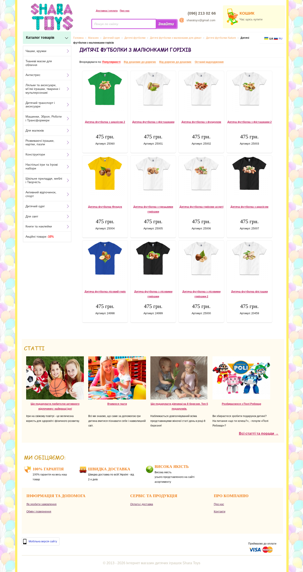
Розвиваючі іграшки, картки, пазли (40, 142)
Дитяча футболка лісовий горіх (105, 291)
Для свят (32, 216)
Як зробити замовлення (41, 504)
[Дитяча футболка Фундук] (105, 177)
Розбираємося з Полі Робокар (241, 403)
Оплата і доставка (141, 504)
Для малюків (35, 130)
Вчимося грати (117, 403)
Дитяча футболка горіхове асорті (201, 206)
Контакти (219, 511)
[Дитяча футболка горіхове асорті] (201, 177)
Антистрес (33, 75)
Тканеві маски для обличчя (39, 63)
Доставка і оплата (107, 10)
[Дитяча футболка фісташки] (249, 261)
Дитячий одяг (35, 206)
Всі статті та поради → (259, 433)
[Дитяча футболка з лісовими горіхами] (153, 261)
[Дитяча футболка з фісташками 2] (249, 92)
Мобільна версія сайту (43, 541)
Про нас (125, 10)
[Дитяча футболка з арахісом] (249, 177)
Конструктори (35, 154)
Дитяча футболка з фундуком (201, 122)
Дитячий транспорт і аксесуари (40, 104)
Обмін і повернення (38, 511)
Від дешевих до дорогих (140, 62)
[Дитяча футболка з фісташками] (153, 92)
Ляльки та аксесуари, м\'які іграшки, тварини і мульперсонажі (43, 88)
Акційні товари (40, 236)
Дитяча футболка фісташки (249, 291)
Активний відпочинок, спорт (41, 194)
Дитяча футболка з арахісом (249, 206)
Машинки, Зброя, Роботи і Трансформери (44, 118)
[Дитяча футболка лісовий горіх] (105, 261)
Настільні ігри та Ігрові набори (42, 166)
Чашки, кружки (36, 51)
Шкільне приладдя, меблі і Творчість (44, 180)
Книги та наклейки (39, 226)
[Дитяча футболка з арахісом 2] (105, 92)
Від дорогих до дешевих (175, 62)
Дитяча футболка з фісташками (153, 122)
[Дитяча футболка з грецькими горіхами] (153, 177)
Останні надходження (209, 62)
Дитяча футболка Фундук (105, 206)
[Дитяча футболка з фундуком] (201, 92)
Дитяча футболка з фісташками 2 (249, 122)
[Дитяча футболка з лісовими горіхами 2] (201, 261)
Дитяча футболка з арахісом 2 (105, 122)
